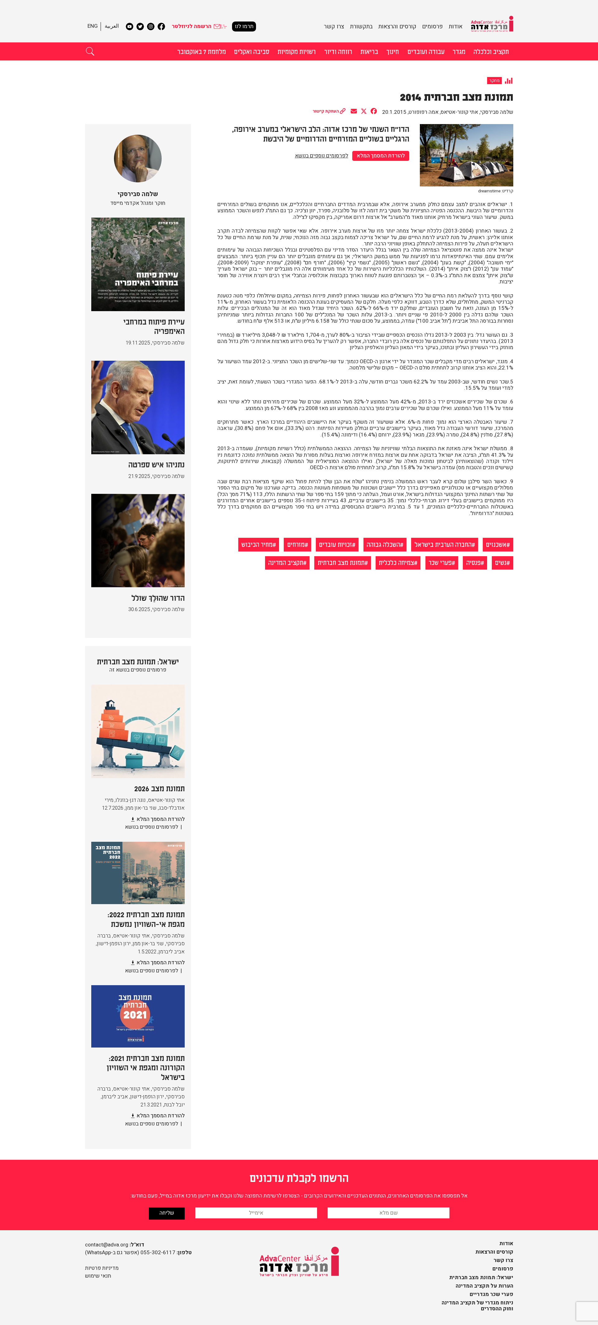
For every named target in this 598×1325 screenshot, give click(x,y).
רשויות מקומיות (297, 51)
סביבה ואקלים (251, 51)
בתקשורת (361, 26)
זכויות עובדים (335, 544)
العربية (112, 26)
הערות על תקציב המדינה (484, 1286)
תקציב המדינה (285, 562)
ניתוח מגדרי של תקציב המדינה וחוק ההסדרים (477, 1306)
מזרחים (296, 544)
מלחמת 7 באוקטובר (201, 51)
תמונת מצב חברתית (341, 562)
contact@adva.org (106, 1245)
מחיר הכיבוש (257, 544)
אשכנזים (496, 544)
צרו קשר (334, 26)
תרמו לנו (244, 26)
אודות (456, 26)
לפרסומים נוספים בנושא (321, 156)
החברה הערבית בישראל (443, 544)
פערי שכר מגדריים (491, 1294)
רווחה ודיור (338, 51)
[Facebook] (161, 26)
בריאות (369, 51)
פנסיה (473, 562)
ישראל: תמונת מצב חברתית (481, 1277)
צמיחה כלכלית (396, 562)
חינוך (392, 51)
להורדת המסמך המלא (381, 156)
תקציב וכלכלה (491, 51)
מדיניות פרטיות (102, 1268)
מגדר (459, 51)
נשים (500, 562)
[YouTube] (129, 26)
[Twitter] (140, 26)
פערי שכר (440, 562)
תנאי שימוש (98, 1276)
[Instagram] (150, 26)
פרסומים (432, 26)
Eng (93, 26)
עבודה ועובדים (425, 51)
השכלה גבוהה (383, 544)
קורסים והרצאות (397, 26)
